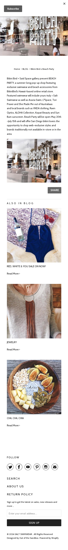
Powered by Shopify (49, 538)
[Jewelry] (34, 337)
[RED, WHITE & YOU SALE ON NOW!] (34, 261)
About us (15, 486)
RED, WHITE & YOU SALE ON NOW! (26, 266)
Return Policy (20, 494)
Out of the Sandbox (28, 538)
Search (13, 478)
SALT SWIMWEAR (24, 534)
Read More (13, 273)
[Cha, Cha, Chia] (34, 413)
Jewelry (12, 342)
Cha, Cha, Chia (15, 418)
